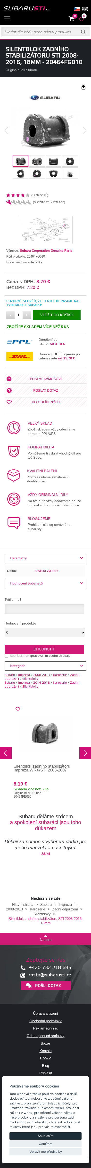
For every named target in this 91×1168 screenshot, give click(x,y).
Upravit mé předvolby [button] (45, 1151)
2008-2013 (41, 675)
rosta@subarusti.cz (50, 975)
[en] (85, 9)
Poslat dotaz (45, 391)
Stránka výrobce (46, 571)
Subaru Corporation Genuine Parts (46, 250)
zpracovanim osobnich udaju (50, 656)
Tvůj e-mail (13, 600)
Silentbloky (30, 679)
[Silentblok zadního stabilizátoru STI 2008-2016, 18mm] (45, 130)
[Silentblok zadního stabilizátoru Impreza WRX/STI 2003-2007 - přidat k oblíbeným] (18, 709)
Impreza (24, 675)
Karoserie (60, 675)
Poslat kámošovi (46, 379)
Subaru (10, 675)
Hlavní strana (22, 904)
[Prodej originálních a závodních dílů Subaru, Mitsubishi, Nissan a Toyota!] (26, 8)
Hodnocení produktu (20, 623)
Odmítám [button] (45, 1144)
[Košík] (71, 19)
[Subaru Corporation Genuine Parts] (45, 102)
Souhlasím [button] (45, 1136)
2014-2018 (41, 683)
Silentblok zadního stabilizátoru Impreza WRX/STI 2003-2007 (42, 768)
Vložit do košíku (56, 315)
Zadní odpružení (65, 909)
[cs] (77, 9)
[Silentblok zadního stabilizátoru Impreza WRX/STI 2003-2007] (45, 733)
